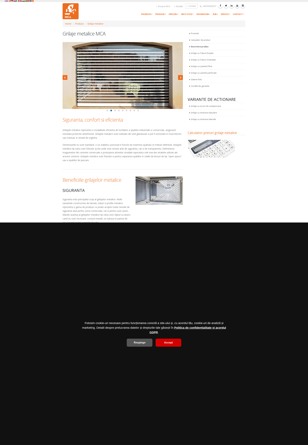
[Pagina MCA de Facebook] (220, 5)
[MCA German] (12, 1)
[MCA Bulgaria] (23, 1)
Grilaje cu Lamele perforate (204, 73)
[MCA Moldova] (29, 1)
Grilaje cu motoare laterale (203, 119)
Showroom (202, 14)
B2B (215, 14)
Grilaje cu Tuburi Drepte (202, 53)
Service (225, 14)
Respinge (139, 342)
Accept (168, 342)
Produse (160, 14)
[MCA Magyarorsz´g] (26, 1)
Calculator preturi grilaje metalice (212, 133)
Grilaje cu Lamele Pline (201, 66)
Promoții (146, 14)
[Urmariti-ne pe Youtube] (237, 5)
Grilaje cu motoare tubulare (204, 112)
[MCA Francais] (9, 1)
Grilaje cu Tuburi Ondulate (203, 59)
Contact (192, 6)
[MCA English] (6, 1)
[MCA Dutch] (14, 1)
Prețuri (173, 14)
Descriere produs (200, 46)
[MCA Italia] (17, 1)
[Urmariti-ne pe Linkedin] (231, 5)
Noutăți (179, 6)
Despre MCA (164, 6)
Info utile (186, 14)
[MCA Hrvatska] (20, 1)
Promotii (195, 33)
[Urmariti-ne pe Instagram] (242, 5)
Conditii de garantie (200, 86)
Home (68, 23)
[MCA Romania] (32, 1)
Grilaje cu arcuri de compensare (206, 106)
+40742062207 (209, 6)
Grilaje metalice (95, 23)
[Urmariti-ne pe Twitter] (226, 5)
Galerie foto (196, 79)
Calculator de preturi (200, 40)
